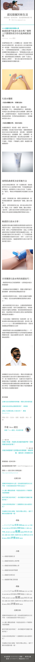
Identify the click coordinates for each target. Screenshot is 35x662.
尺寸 (25, 528)
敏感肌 (22, 417)
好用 (12, 528)
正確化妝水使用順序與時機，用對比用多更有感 (17, 402)
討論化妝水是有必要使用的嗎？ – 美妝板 (15, 406)
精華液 (5, 538)
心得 (6, 532)
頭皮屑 (21, 538)
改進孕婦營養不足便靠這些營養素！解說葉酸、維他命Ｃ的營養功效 (17, 450)
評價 (13, 537)
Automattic (14, 659)
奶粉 (9, 528)
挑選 (13, 532)
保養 (20, 525)
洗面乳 (12, 535)
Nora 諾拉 (12, 38)
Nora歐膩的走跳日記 (8, 575)
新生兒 (26, 532)
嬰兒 (15, 528)
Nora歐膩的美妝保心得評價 (10, 561)
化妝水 (12, 417)
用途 (22, 535)
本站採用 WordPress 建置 (13, 656)
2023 (3, 525)
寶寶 (19, 528)
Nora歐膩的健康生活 (8, 556)
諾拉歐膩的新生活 (17, 15)
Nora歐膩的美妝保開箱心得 (10, 28)
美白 (27, 417)
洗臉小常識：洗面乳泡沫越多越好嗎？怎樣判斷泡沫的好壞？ (17, 442)
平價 (3, 532)
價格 (23, 525)
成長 (11, 532)
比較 (30, 532)
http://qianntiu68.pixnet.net (10, 473)
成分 (9, 532)
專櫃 (22, 528)
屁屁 (31, 528)
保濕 (7, 417)
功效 (28, 525)
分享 (26, 525)
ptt (10, 525)
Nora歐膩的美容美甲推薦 (10, 570)
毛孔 (3, 535)
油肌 (6, 535)
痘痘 (25, 535)
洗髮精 (17, 535)
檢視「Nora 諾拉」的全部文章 (13, 430)
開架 (17, 538)
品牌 (5, 528)
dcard (6, 525)
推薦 (17, 417)
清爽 (20, 535)
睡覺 (28, 535)
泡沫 (9, 535)
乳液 (13, 525)
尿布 (28, 528)
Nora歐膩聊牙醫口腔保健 (10, 579)
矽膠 (30, 535)
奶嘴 (7, 528)
